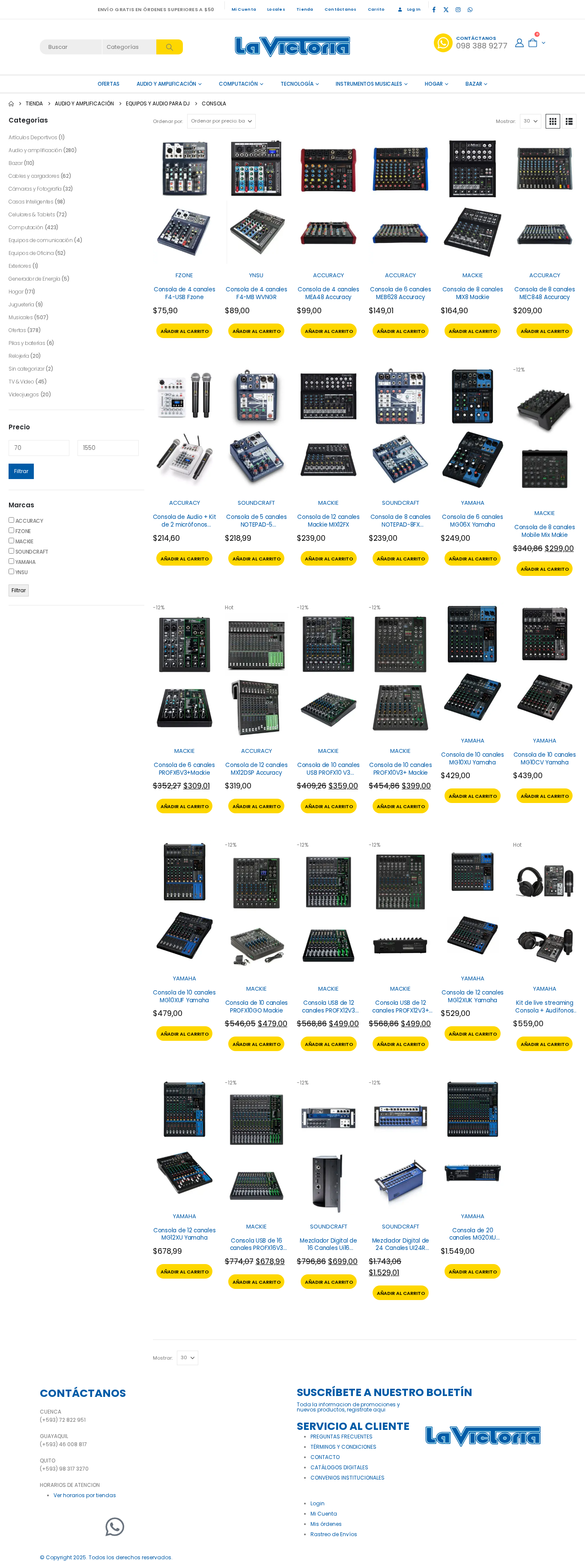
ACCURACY (328, 275)
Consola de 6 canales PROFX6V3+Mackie (184, 769)
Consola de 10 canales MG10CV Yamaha (544, 759)
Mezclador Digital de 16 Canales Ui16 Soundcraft (328, 1248)
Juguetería (21, 304)
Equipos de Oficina (31, 253)
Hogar (434, 83)
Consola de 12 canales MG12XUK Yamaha (473, 996)
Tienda (304, 9)
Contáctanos (341, 9)
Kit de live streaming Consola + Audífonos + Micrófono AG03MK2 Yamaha (545, 1014)
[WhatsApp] (469, 9)
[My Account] (519, 42)
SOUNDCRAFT (256, 503)
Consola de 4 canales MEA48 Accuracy (328, 293)
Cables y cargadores (34, 176)
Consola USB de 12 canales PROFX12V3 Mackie (328, 1010)
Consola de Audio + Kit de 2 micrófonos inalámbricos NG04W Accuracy (184, 528)
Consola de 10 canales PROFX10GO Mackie (256, 1007)
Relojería (19, 356)
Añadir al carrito (185, 331)
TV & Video (21, 381)
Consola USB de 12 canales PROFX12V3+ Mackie (400, 1010)
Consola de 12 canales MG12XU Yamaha (184, 1234)
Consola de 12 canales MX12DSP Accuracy (256, 769)
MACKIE (473, 275)
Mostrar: (506, 121)
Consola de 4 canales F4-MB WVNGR (256, 293)
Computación (238, 83)
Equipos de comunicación (41, 240)
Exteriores (20, 266)
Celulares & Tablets (32, 214)
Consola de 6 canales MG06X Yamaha (472, 521)
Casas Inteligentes (31, 201)
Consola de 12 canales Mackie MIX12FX (328, 521)
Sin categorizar (27, 368)
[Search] (169, 46)
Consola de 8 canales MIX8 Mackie (472, 293)
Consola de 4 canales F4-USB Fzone (184, 293)
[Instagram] (457, 9)
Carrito (376, 9)
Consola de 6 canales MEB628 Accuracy (400, 293)
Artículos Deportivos (33, 137)
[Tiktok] (481, 9)
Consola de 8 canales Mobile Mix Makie (544, 531)
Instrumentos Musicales (369, 83)
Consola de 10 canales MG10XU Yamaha (472, 759)
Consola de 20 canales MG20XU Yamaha (472, 1237)
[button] (553, 121)
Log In (414, 9)
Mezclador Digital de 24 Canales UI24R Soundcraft (401, 1248)
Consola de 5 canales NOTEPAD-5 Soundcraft (256, 524)
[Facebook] (433, 9)
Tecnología (297, 83)
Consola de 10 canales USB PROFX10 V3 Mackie (328, 772)
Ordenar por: (168, 121)
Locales (276, 9)
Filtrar (21, 471)
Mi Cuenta (244, 9)
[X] (445, 9)
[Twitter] (72, 1526)
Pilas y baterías (27, 343)
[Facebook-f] (50, 1526)
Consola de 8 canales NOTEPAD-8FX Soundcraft (400, 524)
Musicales (21, 317)
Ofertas (17, 330)
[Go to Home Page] (11, 104)
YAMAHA (472, 503)
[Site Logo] (292, 47)
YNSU (256, 275)
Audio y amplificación (166, 83)
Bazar (474, 83)
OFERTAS (108, 83)
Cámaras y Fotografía (35, 188)
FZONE (184, 275)
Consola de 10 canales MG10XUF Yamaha (184, 996)
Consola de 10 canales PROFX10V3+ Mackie (400, 769)
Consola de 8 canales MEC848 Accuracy (544, 293)
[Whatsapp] (114, 1526)
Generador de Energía (34, 278)
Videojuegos (24, 394)
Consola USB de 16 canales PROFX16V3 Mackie (256, 1248)
